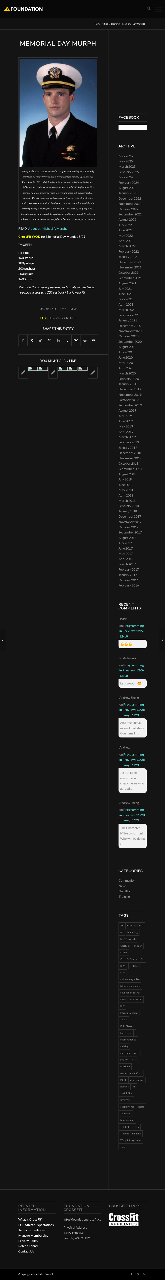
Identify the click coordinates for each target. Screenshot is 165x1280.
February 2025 (129, 172)
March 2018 (127, 500)
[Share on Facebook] (23, 340)
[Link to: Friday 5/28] (93, 373)
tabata (141, 1106)
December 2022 (130, 198)
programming (137, 1080)
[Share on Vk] (76, 340)
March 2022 (127, 246)
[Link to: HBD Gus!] (43, 371)
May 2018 (126, 490)
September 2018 (130, 469)
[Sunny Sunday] (3, 640)
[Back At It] (162, 640)
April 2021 (126, 304)
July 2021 (125, 288)
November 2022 (130, 203)
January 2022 (128, 256)
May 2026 (126, 156)
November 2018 (130, 458)
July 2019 (125, 415)
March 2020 (127, 373)
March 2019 (127, 437)
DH (142, 959)
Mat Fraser (126, 1033)
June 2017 (126, 548)
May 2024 (126, 177)
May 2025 (126, 161)
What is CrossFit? (30, 1219)
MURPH (71, 318)
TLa (137, 1127)
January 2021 (128, 320)
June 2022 (126, 230)
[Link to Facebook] (132, 1274)
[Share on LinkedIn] (58, 340)
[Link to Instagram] (138, 1274)
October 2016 (128, 580)
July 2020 (125, 352)
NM (134, 1059)
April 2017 (126, 559)
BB (122, 932)
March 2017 (127, 564)
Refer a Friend (28, 1246)
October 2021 (128, 272)
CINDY (123, 952)
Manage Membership (33, 1235)
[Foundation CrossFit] (23, 9)
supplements (127, 1106)
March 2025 (127, 166)
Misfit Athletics (128, 1039)
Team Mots (126, 1113)
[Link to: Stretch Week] (83, 371)
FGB (122, 972)
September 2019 (130, 405)
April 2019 (126, 431)
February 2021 (129, 315)
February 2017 (129, 569)
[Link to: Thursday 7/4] (23, 373)
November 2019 (130, 394)
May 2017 (126, 553)
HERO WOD (57, 318)
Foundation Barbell (130, 992)
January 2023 (128, 193)
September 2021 (130, 278)
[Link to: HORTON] (33, 371)
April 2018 (126, 495)
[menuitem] (147, 9)
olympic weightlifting (131, 1073)
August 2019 (127, 410)
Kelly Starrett (127, 1026)
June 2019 (126, 421)
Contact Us (26, 1251)
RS (134, 1086)
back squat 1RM (135, 925)
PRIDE (123, 1080)
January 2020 (128, 384)
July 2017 (125, 543)
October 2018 (128, 463)
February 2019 (129, 442)
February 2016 (129, 585)
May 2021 (126, 299)
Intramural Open (129, 1013)
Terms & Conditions (31, 1230)
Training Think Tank (130, 1133)
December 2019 (130, 389)
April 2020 (126, 368)
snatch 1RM (126, 1093)
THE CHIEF (125, 1127)
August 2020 (127, 347)
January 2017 (128, 575)
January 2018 (128, 511)
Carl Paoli (125, 945)
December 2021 (130, 262)
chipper (138, 945)
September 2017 (130, 532)
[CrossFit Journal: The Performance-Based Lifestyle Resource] (124, 1225)
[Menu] (156, 9)
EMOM (134, 966)
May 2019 (126, 426)
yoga (122, 1147)
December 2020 (130, 325)
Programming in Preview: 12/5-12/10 (131, 631)
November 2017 (130, 522)
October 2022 (128, 209)
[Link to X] (144, 1274)
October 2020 (128, 336)
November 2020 (130, 331)
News (123, 886)
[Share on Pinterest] (49, 340)
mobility (124, 1046)
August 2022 (127, 219)
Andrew (71, 309)
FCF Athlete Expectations (36, 1225)
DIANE (123, 966)
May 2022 (126, 235)
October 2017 (128, 527)
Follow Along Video (129, 979)
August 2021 (127, 283)
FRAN (123, 999)
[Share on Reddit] (84, 340)
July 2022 (125, 225)
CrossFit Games (128, 959)
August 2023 (127, 188)
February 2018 (129, 506)
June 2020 (126, 357)
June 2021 (126, 294)
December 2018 (130, 453)
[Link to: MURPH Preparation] (53, 373)
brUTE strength (128, 939)
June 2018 (126, 485)
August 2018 (127, 474)
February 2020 (129, 378)
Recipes (124, 1086)
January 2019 (128, 447)
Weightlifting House (130, 1140)
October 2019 (128, 400)
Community (127, 880)
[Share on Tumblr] (67, 340)
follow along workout (130, 986)
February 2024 (129, 182)
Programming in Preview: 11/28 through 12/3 (132, 709)
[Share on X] (32, 340)
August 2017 (127, 538)
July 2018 (125, 479)
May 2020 (126, 362)
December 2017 (130, 516)
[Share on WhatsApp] (40, 340)
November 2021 (130, 267)
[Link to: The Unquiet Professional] (63, 371)
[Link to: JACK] (73, 371)
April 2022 (126, 241)
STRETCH (125, 1100)
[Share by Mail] (93, 340)
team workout (127, 1120)
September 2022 (130, 214)
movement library (129, 1053)
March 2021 (127, 309)
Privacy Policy (28, 1240)
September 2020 (130, 341)
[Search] (147, 9)
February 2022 (129, 251)
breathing (132, 932)
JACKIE (124, 1019)
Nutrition (125, 891)
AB (121, 925)
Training (124, 896)
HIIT (122, 1006)
